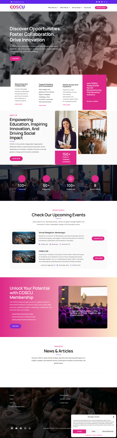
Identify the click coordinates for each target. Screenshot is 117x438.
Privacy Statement (97, 435)
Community (87, 8)
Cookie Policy (88, 435)
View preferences (107, 431)
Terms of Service (65, 399)
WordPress (70, 428)
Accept (79, 431)
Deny (93, 431)
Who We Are (52, 8)
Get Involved (76, 8)
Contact (12, 403)
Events (12, 395)
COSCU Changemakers (17, 406)
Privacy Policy (64, 395)
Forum (12, 399)
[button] (113, 417)
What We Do (64, 8)
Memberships (101, 7)
